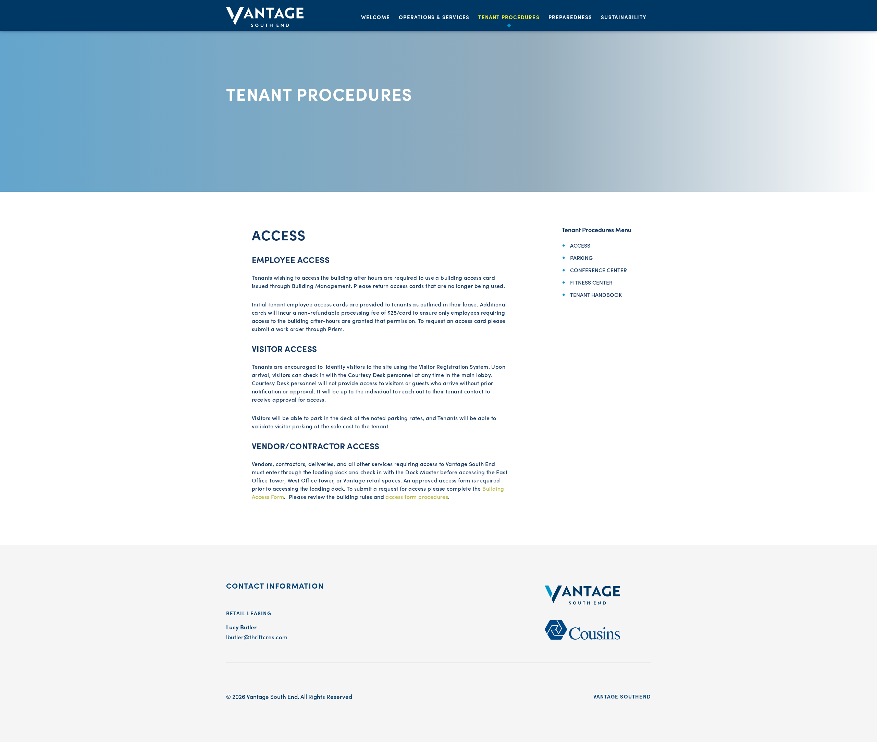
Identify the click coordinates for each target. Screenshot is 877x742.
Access (580, 245)
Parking (581, 257)
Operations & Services (434, 17)
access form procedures (416, 496)
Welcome (375, 17)
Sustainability (623, 17)
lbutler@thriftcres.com (256, 637)
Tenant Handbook (596, 294)
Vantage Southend (622, 696)
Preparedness (570, 17)
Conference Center (598, 270)
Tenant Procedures (508, 17)
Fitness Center (591, 282)
